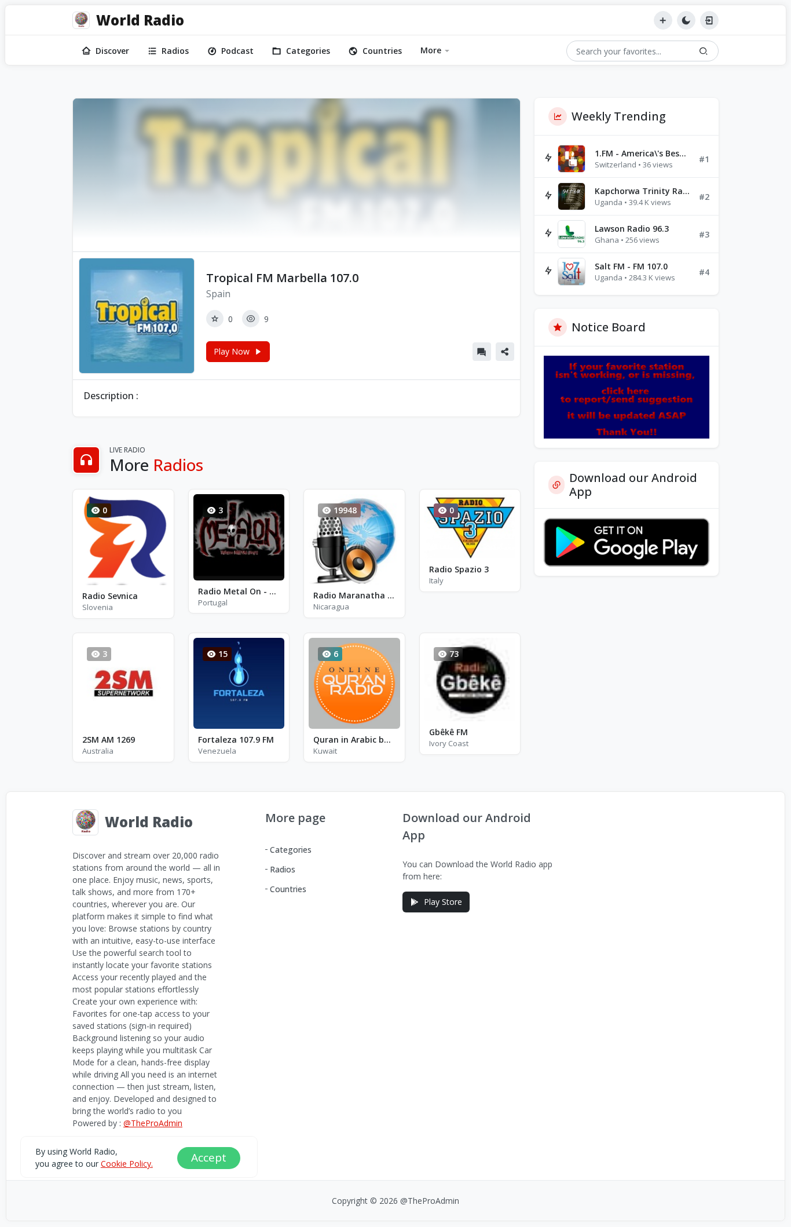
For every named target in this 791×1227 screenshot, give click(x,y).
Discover (112, 50)
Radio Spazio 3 (459, 569)
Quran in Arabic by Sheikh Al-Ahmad (354, 739)
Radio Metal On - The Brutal (239, 591)
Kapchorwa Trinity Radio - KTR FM (642, 190)
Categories (308, 50)
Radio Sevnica (110, 595)
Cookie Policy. (127, 1163)
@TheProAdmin (152, 1123)
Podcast (237, 50)
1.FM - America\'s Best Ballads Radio (642, 153)
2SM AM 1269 (108, 739)
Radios (175, 50)
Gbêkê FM (448, 731)
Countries (382, 50)
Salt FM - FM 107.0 (631, 266)
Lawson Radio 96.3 (632, 228)
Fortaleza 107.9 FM (236, 739)
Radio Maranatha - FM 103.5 (354, 595)
